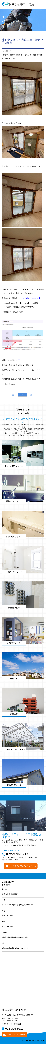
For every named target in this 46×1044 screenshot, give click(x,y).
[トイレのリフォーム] (23, 524)
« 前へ (13, 395)
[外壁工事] (23, 665)
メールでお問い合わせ (16, 1035)
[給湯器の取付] (23, 595)
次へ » (32, 395)
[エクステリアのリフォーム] (23, 736)
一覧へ (22, 395)
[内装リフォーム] (23, 630)
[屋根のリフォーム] (23, 772)
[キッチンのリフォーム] (23, 453)
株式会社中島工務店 (14, 1010)
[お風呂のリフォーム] (23, 559)
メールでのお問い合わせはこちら (22, 866)
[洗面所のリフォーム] (23, 488)
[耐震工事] (23, 701)
